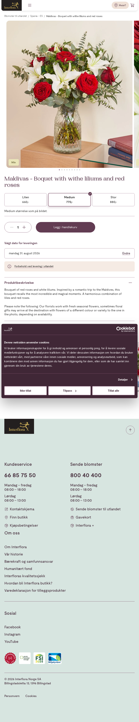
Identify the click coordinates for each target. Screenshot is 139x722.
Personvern (12, 696)
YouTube (11, 642)
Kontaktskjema (22, 509)
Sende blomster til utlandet (98, 509)
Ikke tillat (25, 390)
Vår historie (13, 554)
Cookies (31, 696)
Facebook (12, 627)
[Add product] (24, 227)
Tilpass (67, 390)
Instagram (12, 634)
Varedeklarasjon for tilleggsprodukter (35, 590)
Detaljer (123, 379)
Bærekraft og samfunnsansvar (28, 561)
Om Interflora (15, 547)
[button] (59, 169)
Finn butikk (19, 517)
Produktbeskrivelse (19, 283)
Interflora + (85, 525)
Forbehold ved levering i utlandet (33, 266)
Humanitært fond (18, 569)
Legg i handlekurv (65, 227)
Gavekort (83, 517)
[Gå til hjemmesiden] (11, 5)
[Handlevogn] (132, 5)
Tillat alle (113, 390)
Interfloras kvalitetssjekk (24, 576)
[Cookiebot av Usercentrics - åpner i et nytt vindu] (119, 329)
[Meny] (30, 5)
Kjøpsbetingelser (24, 525)
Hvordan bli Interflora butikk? (28, 583)
